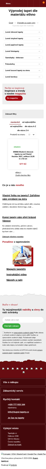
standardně (15, 122)
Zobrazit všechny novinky (12, 237)
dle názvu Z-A (23, 130)
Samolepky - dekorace (14, 58)
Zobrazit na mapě (15, 445)
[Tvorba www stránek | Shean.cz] (13, 465)
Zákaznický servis (13, 391)
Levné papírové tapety (14, 45)
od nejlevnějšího (29, 122)
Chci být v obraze (11, 326)
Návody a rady (14, 280)
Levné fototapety (12, 51)
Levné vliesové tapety (14, 32)
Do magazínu (12, 98)
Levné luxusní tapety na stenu (17, 70)
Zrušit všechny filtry (23, 175)
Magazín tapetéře (16, 269)
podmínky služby (19, 353)
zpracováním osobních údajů (23, 333)
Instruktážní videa (16, 274)
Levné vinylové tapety (14, 38)
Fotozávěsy (10, 64)
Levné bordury (11, 77)
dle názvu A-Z (30, 126)
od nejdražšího (16, 126)
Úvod (11, 23)
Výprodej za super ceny (26, 23)
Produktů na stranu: (17, 135)
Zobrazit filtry (10, 114)
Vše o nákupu (10, 382)
